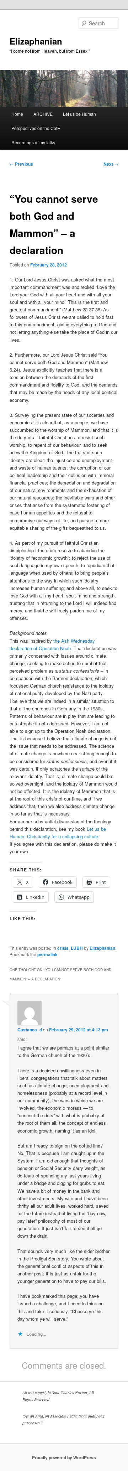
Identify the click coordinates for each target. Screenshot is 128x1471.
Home (17, 114)
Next (110, 164)
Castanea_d (29, 1029)
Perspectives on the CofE (35, 128)
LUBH (77, 948)
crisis (63, 948)
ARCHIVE (43, 114)
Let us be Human (79, 114)
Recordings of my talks (33, 142)
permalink (47, 954)
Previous (21, 164)
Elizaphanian (36, 41)
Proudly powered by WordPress (64, 1457)
